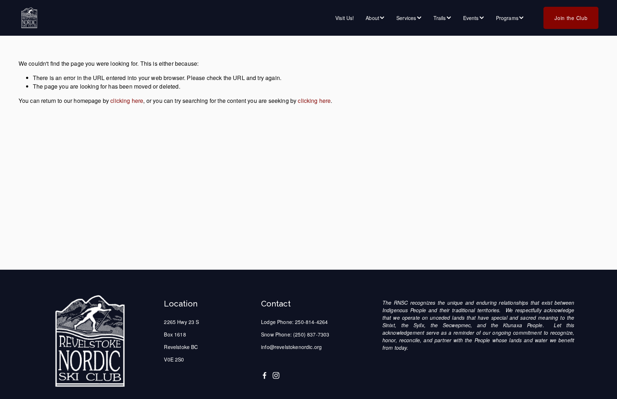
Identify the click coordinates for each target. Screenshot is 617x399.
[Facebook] (264, 375)
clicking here (126, 100)
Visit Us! (344, 17)
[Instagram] (276, 375)
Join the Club (571, 17)
